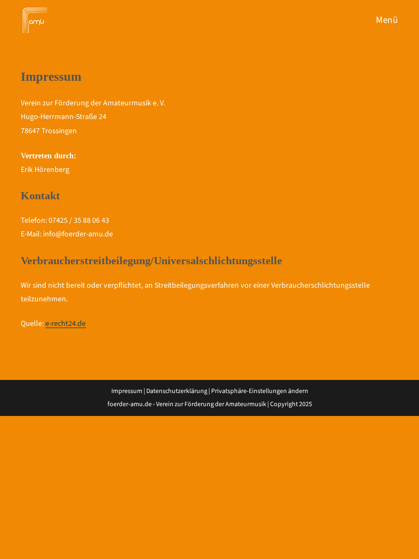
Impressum (126, 391)
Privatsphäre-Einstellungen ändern (259, 391)
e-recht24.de (65, 323)
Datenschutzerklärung (176, 391)
